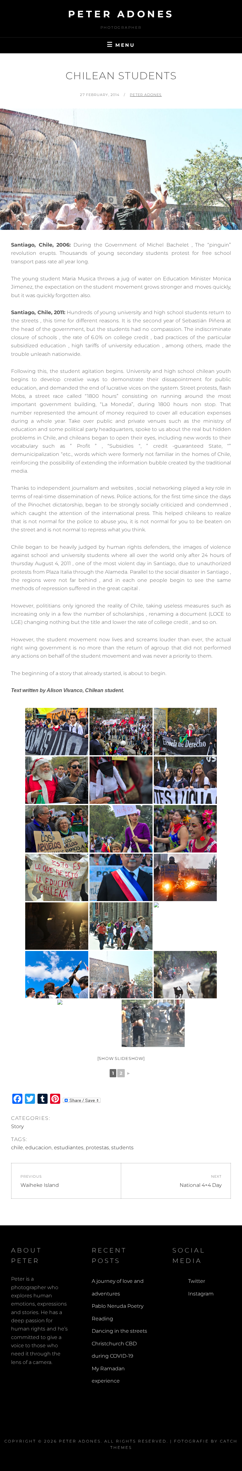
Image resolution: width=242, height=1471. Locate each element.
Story (17, 1126)
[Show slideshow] (121, 1058)
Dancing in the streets (119, 1331)
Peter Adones (121, 14)
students (122, 1148)
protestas (97, 1148)
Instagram (201, 1294)
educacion (38, 1148)
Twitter (196, 1281)
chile (17, 1148)
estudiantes (69, 1148)
